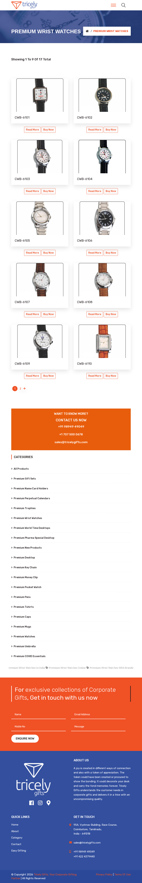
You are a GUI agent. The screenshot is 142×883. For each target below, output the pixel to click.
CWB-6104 (84, 179)
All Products (21, 468)
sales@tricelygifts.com (71, 442)
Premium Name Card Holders (30, 488)
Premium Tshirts (23, 607)
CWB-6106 (84, 241)
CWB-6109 (22, 364)
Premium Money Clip (25, 577)
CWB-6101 (22, 117)
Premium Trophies (24, 508)
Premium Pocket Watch (27, 587)
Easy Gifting (18, 850)
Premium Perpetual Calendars (31, 498)
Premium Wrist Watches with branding (103, 667)
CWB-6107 (22, 302)
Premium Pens (22, 597)
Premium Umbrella (24, 646)
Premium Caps (22, 616)
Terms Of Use (122, 874)
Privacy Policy (104, 874)
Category (16, 837)
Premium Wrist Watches (27, 518)
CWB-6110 (84, 364)
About (15, 831)
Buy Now (48, 129)
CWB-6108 (84, 302)
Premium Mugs (22, 626)
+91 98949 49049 (71, 426)
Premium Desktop (24, 557)
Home (14, 824)
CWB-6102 (84, 117)
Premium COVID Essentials (29, 656)
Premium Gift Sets (24, 478)
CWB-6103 (22, 179)
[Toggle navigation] (113, 5)
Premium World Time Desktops (31, 528)
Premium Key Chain (25, 567)
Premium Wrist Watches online (57, 667)
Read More (32, 129)
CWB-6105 (22, 241)
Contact (16, 844)
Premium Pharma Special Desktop (33, 537)
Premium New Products (27, 547)
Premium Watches (24, 636)
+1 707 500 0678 (71, 434)
